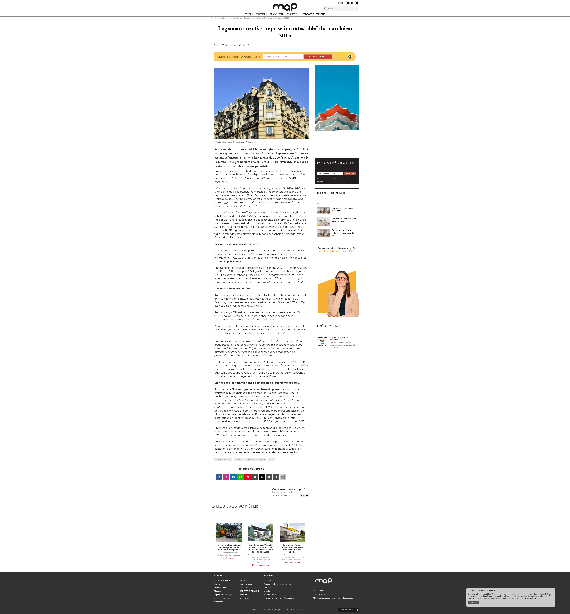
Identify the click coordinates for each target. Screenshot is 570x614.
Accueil (213, 18)
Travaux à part (220, 588)
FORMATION (293, 14)
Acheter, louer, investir (235, 18)
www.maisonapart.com (322, 594)
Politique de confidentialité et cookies (279, 598)
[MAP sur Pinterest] (352, 3)
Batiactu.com (272, 610)
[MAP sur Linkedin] (348, 3)
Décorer (243, 580)
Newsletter (268, 591)
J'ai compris (473, 603)
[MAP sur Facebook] (339, 3)
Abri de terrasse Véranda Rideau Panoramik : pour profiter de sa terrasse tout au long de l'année (260, 548)
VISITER (249, 14)
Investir (239, 459)
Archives (320, 181)
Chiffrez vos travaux (222, 580)
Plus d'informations (229, 558)
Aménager (218, 602)
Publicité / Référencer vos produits (277, 584)
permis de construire (274, 344)
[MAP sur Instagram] (343, 3)
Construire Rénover (222, 598)
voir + (319, 203)
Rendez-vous (245, 598)
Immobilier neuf (223, 459)
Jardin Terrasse (246, 584)
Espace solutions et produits (225, 595)
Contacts (267, 580)
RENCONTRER (277, 14)
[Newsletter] (356, 3)
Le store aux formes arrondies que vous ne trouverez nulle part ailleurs (292, 548)
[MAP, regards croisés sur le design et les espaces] (285, 7)
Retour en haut (346, 610)
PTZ (294, 275)
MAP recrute (269, 588)
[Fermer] (350, 56)
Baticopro (243, 595)
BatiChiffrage (294, 610)
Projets (217, 584)
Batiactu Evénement (309, 610)
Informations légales (272, 595)
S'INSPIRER (261, 14)
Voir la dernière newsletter (327, 179)
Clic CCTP (283, 610)
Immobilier (221, 18)
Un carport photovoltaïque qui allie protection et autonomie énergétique (229, 547)
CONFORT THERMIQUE (313, 14)
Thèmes (217, 591)
